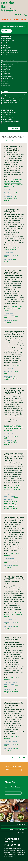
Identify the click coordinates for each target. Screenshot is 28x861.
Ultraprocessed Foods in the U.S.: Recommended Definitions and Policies (13, 148)
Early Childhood (9, 500)
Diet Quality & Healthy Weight (11, 377)
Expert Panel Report (11, 193)
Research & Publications (18, 830)
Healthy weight (9, 491)
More (5, 176)
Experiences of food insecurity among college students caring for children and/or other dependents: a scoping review (14, 333)
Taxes (12, 186)
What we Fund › (10, 782)
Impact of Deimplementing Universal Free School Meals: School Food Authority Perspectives (13, 704)
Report (16, 497)
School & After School (11, 321)
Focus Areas (22, 827)
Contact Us (22, 832)
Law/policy (7, 183)
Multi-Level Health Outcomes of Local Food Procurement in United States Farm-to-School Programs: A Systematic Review (14, 579)
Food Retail (7, 503)
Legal (13, 183)
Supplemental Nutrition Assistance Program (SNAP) (13, 426)
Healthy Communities (9, 504)
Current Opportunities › (13, 787)
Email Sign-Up (21, 824)
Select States (14, 128)
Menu (19, 15)
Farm (12, 306)
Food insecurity (16, 247)
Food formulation (17, 179)
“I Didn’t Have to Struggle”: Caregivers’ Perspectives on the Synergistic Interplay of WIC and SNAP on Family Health (14, 391)
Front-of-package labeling (12, 181)
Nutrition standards (10, 249)
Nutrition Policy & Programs (10, 505)
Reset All (6, 31)
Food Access (7, 379)
